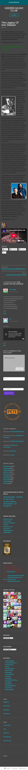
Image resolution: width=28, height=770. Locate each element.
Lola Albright (6, 481)
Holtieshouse (8, 672)
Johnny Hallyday (7, 470)
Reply (4, 313)
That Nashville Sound (10, 685)
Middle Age (6, 702)
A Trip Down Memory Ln (11, 662)
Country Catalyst (7, 521)
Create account (7, 725)
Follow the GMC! (9, 393)
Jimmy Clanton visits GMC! (13, 581)
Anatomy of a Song (7, 519)
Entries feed (6, 733)
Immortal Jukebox (9, 674)
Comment (19, 368)
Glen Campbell (6, 479)
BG (10, 319)
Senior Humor (6, 713)
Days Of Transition (9, 668)
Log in (4, 729)
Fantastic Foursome (8, 526)
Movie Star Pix (6, 706)
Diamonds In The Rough (9, 523)
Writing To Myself (9, 689)
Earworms (5, 524)
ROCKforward (8, 683)
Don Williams (6, 476)
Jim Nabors (6, 472)
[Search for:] (14, 378)
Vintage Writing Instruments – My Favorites (10, 504)
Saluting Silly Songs (8, 530)
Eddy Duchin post (11, 571)
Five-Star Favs (6, 528)
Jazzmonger (8, 678)
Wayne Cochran (7, 474)
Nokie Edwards (7, 466)
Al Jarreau (5, 483)
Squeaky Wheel (7, 532)
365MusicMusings (9, 661)
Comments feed (7, 736)
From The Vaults (9, 670)
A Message (13, 451)
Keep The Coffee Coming (11, 680)
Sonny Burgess (7, 477)
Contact (12, 455)
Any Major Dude (9, 664)
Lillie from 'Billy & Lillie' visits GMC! (16, 575)
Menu (15, 15)
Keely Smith (6, 468)
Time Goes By (8, 687)
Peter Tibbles (13, 289)
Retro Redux (8, 682)
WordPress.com (7, 740)
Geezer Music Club (14, 9)
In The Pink (7, 676)
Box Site (7, 666)
